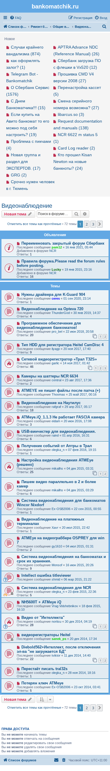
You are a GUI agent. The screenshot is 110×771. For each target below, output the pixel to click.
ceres (56, 298)
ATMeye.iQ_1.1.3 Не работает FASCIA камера (63, 417)
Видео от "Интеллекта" (43, 617)
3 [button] (93, 224)
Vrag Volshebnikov (65, 606)
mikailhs (57, 468)
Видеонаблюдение (26, 205)
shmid (56, 579)
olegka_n (58, 449)
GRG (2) (19, 175)
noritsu (56, 621)
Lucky (56, 269)
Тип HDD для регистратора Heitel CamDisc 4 (62, 345)
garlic (55, 363)
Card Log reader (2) (76, 148)
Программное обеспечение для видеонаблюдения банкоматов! (49, 325)
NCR (52, 251)
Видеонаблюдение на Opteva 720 (52, 309)
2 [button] (87, 224)
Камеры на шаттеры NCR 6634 (49, 376)
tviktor (56, 655)
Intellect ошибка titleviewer (46, 575)
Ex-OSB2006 (61, 509)
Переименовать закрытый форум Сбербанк (62, 243)
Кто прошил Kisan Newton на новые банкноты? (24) (72, 161)
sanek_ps (59, 639)
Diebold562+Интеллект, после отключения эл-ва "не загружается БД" (59, 649)
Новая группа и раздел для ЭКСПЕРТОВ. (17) (23, 161)
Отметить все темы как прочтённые (34, 224)
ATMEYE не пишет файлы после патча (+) (60, 390)
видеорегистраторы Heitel (45, 635)
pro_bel (57, 331)
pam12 (57, 247)
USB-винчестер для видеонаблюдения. (58, 431)
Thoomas (58, 394)
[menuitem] (15, 17)
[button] (100, 224)
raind (55, 435)
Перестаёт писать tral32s (44, 669)
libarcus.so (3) (71, 114)
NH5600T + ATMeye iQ (41, 602)
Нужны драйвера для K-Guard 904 (53, 294)
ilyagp (56, 349)
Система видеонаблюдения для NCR (56, 587)
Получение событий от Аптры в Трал (56, 446)
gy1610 (57, 546)
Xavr (55, 527)
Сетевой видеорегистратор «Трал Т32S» (59, 359)
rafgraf (56, 406)
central (56, 380)
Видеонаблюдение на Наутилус (51, 403)
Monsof (57, 565)
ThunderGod (61, 313)
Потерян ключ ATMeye (42, 683)
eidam (56, 421)
